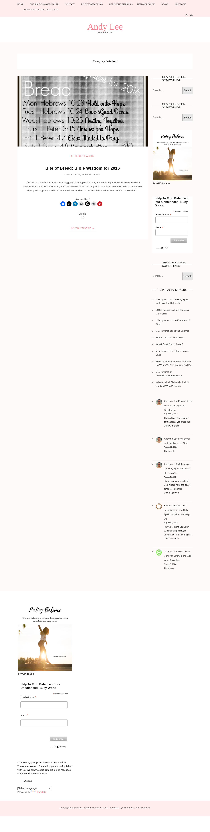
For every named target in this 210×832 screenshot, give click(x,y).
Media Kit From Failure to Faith (41, 10)
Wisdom (90, 156)
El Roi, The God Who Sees (170, 337)
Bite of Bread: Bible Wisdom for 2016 (82, 168)
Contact (70, 5)
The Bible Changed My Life (44, 5)
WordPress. (129, 808)
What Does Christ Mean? (169, 344)
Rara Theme (102, 808)
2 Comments (95, 175)
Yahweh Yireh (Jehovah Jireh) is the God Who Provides (178, 556)
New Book (180, 5)
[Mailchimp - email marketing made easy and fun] (163, 248)
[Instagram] (186, 15)
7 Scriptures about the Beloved (172, 331)
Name (159, 227)
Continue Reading (81, 228)
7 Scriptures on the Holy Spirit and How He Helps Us (177, 468)
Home (20, 5)
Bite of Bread (78, 156)
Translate (41, 792)
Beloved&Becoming (92, 5)
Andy (84, 175)
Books (164, 5)
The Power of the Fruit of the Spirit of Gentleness (178, 405)
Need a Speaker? (146, 5)
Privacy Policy (143, 808)
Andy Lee (105, 26)
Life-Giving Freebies (120, 5)
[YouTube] (191, 15)
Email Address (163, 214)
